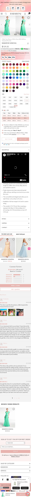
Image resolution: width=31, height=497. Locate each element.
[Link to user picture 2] (11, 312)
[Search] (6, 14)
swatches (13, 134)
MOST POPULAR (20, 234)
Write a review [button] (15, 285)
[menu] (2, 14)
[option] (7, 26)
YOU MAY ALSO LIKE (6, 234)
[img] (3, 302)
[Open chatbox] (28, 494)
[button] (1, 24)
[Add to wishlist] (28, 17)
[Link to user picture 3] (19, 312)
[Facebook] (3, 479)
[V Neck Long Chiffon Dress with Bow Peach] (7, 248)
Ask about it (24, 488)
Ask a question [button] (15, 289)
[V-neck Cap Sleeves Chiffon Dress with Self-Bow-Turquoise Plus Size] (7, 418)
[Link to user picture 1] (3, 312)
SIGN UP (15, 451)
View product (16, 488)
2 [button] (14, 398)
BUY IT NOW (8, 139)
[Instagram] (8, 479)
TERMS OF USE (23, 455)
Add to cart (23, 139)
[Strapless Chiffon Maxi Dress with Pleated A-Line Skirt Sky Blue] (23, 248)
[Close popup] (28, 478)
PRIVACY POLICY (15, 456)
